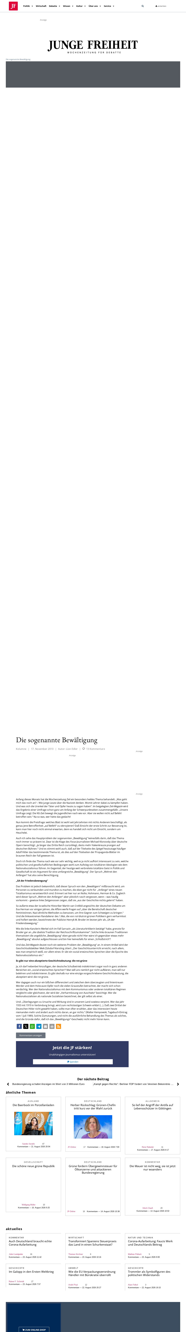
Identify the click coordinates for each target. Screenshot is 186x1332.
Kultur (79, 6)
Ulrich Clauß (148, 1208)
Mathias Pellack (135, 1254)
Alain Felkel (133, 1285)
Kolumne (21, 748)
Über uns (93, 6)
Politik (26, 6)
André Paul (73, 1285)
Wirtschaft (41, 6)
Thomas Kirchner (75, 1254)
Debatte (53, 6)
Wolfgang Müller (28, 1205)
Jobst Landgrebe (16, 1254)
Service (107, 6)
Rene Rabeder (148, 1147)
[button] (143, 6)
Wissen (66, 6)
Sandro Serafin (28, 1144)
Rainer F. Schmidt (16, 1281)
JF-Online (72, 1147)
